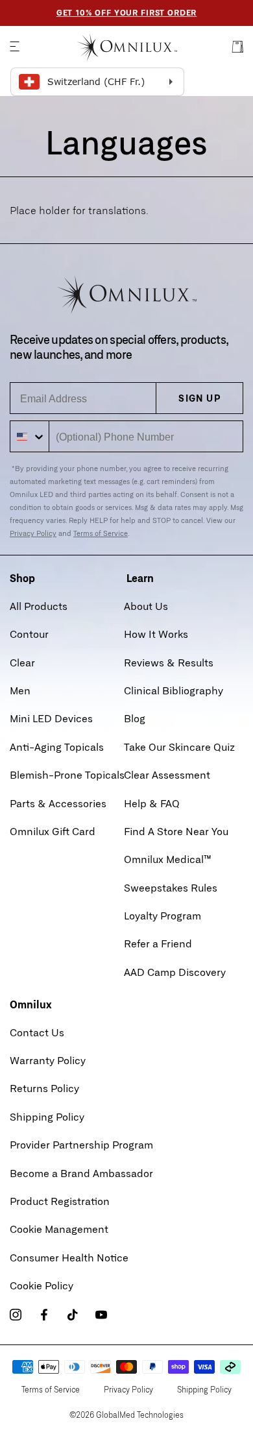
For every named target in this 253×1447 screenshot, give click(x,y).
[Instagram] (15, 1315)
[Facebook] (44, 1315)
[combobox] (29, 436)
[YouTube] (101, 1315)
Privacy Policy (33, 533)
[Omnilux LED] (126, 47)
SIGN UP (199, 398)
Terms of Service (100, 533)
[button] (14, 47)
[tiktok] (72, 1315)
